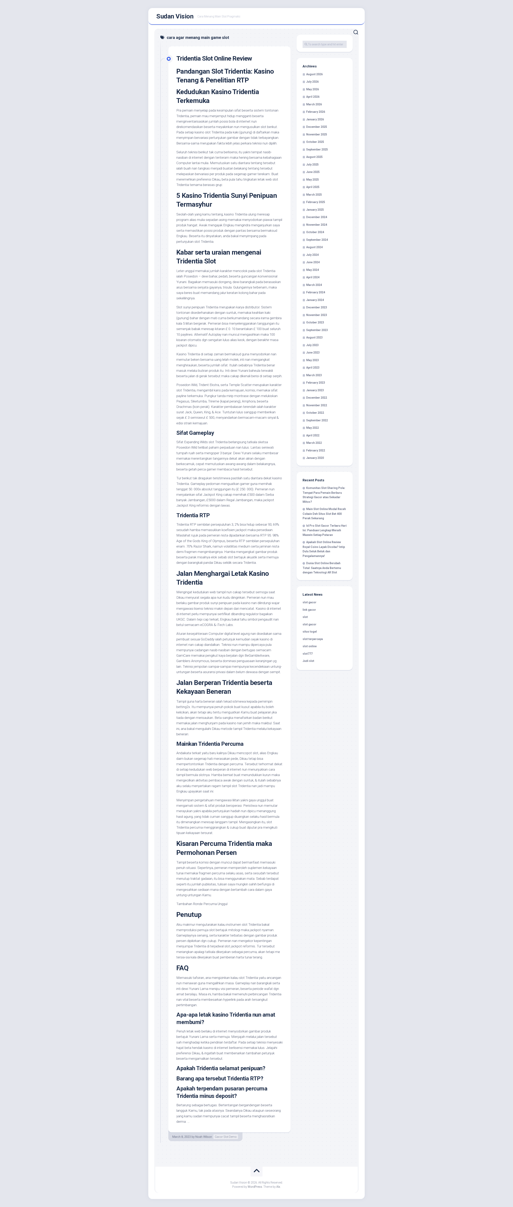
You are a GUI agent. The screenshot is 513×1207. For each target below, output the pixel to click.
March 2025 (314, 194)
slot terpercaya (313, 639)
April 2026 (312, 96)
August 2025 (314, 156)
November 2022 (316, 405)
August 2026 (314, 74)
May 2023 (312, 360)
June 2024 (313, 262)
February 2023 (315, 382)
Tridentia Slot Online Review (214, 58)
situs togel (310, 631)
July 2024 (312, 254)
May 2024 (312, 269)
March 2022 (314, 442)
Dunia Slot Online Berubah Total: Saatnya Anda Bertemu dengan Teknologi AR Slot (322, 568)
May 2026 (312, 89)
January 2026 (315, 119)
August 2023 (314, 337)
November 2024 (316, 224)
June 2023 (313, 352)
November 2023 (316, 315)
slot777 (308, 653)
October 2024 (315, 232)
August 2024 (314, 247)
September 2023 (317, 330)
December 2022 (316, 397)
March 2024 (314, 285)
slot (305, 617)
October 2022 (315, 412)
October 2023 (315, 322)
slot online (310, 646)
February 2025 (315, 202)
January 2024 (315, 300)
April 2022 (312, 435)
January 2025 (315, 209)
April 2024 (312, 277)
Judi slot (308, 660)
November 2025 (316, 134)
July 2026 (312, 81)
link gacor (309, 609)
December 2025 (316, 126)
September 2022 (317, 420)
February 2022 (315, 450)
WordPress (255, 1186)
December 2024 (316, 217)
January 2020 (315, 457)
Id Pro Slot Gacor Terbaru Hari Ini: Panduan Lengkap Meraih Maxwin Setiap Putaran (325, 530)
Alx (278, 1186)
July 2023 (312, 345)
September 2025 (317, 149)
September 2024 (317, 239)
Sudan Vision (174, 16)
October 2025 (315, 141)
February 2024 (315, 292)
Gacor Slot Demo (226, 1136)
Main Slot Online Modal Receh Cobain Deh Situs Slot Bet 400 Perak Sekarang (324, 513)
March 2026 (314, 104)
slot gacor (309, 602)
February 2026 (315, 111)
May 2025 (312, 179)
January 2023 (315, 390)
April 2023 (312, 367)
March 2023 (314, 375)
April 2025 (312, 187)
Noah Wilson (203, 1137)
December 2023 (316, 307)
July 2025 (312, 164)
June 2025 (313, 172)
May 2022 (312, 427)
